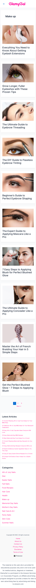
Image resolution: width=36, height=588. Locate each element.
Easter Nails (7, 480)
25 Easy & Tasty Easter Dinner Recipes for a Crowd (17, 453)
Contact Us (18, 544)
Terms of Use (18, 552)
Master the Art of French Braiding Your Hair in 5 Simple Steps (16, 349)
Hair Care (6, 492)
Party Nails (6, 515)
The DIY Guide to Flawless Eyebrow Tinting (17, 161)
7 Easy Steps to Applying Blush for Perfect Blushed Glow (17, 272)
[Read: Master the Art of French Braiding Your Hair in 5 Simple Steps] (18, 333)
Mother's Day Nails (9, 507)
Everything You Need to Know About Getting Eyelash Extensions (16, 50)
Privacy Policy (18, 547)
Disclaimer (18, 549)
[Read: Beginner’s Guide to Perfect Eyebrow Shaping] (18, 182)
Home (18, 538)
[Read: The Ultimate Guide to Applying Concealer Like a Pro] (18, 295)
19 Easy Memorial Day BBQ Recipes (12, 435)
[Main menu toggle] (4, 4)
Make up (5, 499)
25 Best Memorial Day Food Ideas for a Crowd (15, 438)
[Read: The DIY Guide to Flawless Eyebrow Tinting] (18, 147)
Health (5, 495)
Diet (3, 476)
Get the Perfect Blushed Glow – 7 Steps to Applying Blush (17, 387)
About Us (18, 541)
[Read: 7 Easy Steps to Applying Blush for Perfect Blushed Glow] (18, 256)
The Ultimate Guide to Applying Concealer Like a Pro (17, 310)
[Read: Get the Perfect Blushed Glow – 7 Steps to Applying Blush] (18, 372)
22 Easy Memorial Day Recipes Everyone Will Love (17, 446)
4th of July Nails (9, 472)
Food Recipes (7, 488)
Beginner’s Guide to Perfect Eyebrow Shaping (17, 197)
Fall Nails (6, 484)
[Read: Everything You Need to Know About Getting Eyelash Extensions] (18, 34)
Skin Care (6, 519)
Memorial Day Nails (10, 503)
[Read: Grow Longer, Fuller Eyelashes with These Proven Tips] (18, 73)
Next (19, 406)
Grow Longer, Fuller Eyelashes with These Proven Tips (14, 89)
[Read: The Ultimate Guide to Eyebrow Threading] (18, 111)
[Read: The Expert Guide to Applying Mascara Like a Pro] (18, 218)
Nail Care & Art (8, 511)
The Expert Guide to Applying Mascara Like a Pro (16, 234)
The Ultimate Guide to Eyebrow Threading (15, 126)
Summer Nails (7, 523)
